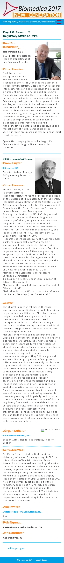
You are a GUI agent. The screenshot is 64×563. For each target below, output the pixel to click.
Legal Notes (41, 560)
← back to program (14, 548)
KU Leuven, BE (10, 168)
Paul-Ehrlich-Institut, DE (16, 435)
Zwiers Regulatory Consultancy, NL (22, 511)
